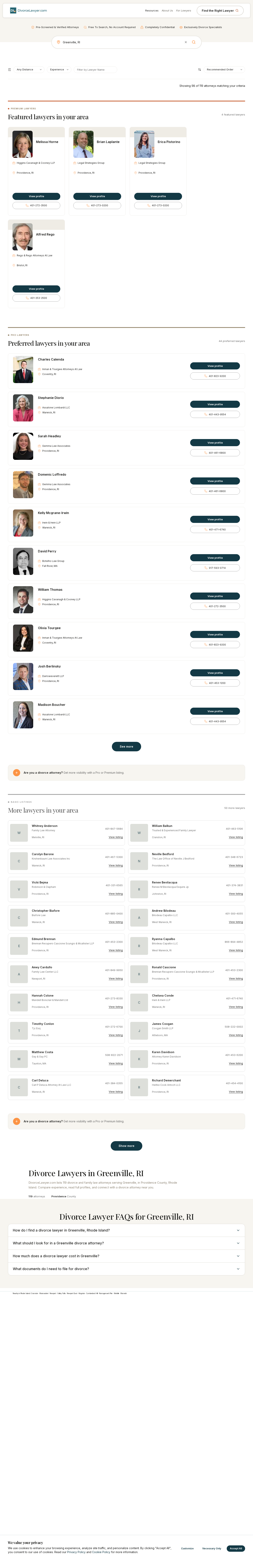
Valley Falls (61, 1293)
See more (126, 746)
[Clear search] (186, 42)
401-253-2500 (38, 297)
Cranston (34, 1293)
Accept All (236, 1548)
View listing (116, 837)
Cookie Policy (101, 1552)
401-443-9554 (217, 414)
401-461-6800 (217, 452)
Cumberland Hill (92, 1293)
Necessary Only (211, 1548)
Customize (187, 1548)
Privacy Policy (76, 1552)
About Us (167, 10)
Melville (116, 1293)
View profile (36, 196)
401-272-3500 (38, 205)
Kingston (81, 1293)
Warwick (123, 1293)
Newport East (72, 1293)
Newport (53, 1293)
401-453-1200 (217, 683)
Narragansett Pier (106, 1293)
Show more (126, 1145)
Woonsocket (43, 1293)
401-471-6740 (217, 529)
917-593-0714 (217, 567)
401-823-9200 (217, 376)
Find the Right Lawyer (218, 10)
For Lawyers (183, 10)
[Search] (193, 42)
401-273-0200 (99, 205)
